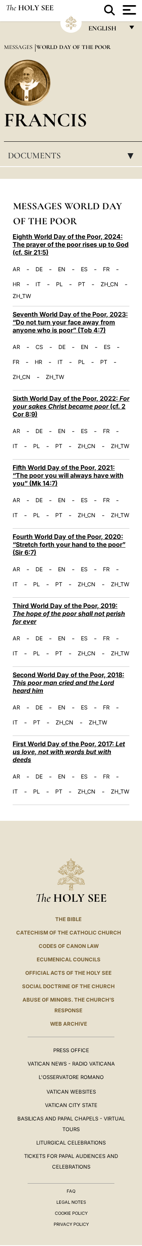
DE (39, 269)
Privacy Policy (71, 1224)
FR (106, 269)
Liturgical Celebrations (71, 1142)
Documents (73, 155)
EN (61, 269)
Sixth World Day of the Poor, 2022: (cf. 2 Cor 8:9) (71, 406)
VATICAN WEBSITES (71, 1091)
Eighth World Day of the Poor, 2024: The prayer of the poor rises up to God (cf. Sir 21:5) (71, 244)
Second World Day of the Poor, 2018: (68, 682)
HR (16, 284)
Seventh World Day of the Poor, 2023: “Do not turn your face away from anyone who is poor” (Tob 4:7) (70, 322)
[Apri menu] (128, 10)
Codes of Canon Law (69, 946)
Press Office (71, 1050)
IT (38, 284)
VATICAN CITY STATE (71, 1105)
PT (81, 284)
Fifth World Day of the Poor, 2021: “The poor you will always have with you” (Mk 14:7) (68, 475)
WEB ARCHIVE (68, 1024)
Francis (45, 120)
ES (84, 269)
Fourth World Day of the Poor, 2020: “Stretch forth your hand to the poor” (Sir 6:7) (69, 544)
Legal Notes (71, 1202)
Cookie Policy (71, 1213)
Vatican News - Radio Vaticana (71, 1063)
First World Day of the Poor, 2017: (69, 752)
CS (39, 347)
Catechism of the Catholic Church (68, 932)
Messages (19, 47)
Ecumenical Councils (69, 959)
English (106, 30)
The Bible (68, 919)
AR (16, 269)
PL (59, 284)
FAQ (71, 1191)
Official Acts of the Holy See (68, 973)
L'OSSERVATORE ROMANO (71, 1077)
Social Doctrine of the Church (68, 986)
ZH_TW (22, 296)
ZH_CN (109, 284)
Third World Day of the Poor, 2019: (69, 613)
